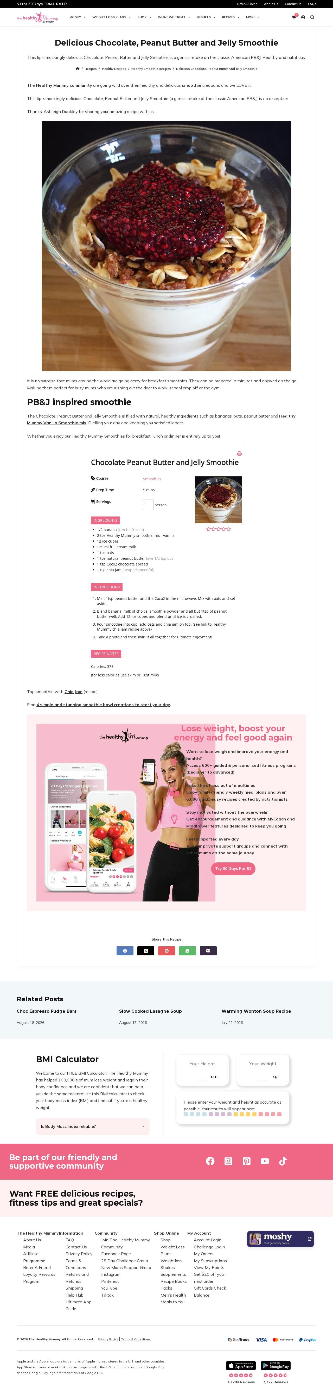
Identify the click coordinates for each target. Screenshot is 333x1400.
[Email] (208, 950)
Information (71, 1233)
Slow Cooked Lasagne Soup (150, 1011)
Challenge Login (209, 1246)
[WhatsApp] (187, 950)
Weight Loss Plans (109, 17)
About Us (271, 4)
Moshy (75, 17)
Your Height (202, 1064)
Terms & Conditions (136, 1339)
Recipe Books (174, 1281)
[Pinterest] (166, 950)
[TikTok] (283, 1161)
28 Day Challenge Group (124, 1260)
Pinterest (110, 1281)
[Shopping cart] (293, 17)
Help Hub (75, 1294)
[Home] (78, 69)
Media (29, 1246)
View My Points (209, 1267)
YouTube (109, 1288)
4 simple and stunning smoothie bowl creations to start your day (103, 704)
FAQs (312, 4)
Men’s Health (173, 1294)
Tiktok (107, 1294)
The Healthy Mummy (38, 1233)
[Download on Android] (276, 1365)
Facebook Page (116, 1253)
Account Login (207, 1239)
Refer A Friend (247, 4)
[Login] (303, 17)
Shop (141, 17)
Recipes (228, 17)
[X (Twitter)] (145, 950)
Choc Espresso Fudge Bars (46, 1011)
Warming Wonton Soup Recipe (256, 1011)
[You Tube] (264, 1161)
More (250, 17)
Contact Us (293, 4)
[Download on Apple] (241, 1365)
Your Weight (263, 1064)
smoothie (191, 85)
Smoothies (152, 478)
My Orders (203, 1253)
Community (106, 1233)
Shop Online (166, 1233)
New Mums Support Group (126, 1267)
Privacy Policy (79, 1253)
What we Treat (171, 17)
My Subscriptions (210, 1260)
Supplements (173, 1274)
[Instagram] (228, 1161)
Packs (166, 1288)
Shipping (74, 1288)
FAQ (70, 1239)
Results (204, 17)
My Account (199, 1233)
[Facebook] (125, 950)
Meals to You (172, 1301)
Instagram (110, 1274)
